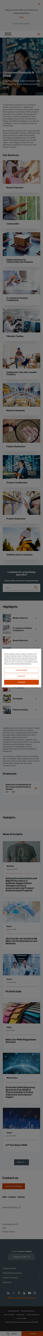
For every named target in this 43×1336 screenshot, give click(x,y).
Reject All (21, 676)
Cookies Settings (21, 670)
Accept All (21, 682)
